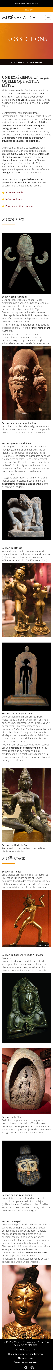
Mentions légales (25, 1358)
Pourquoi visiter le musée (19, 206)
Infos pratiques (13, 199)
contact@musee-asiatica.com (27, 1353)
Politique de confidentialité (26, 1362)
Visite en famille (14, 192)
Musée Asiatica (19, 18)
